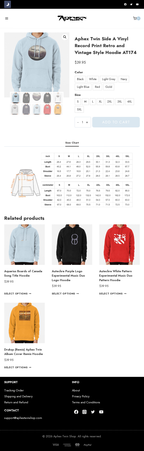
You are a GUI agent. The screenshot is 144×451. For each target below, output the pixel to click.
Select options (16, 293)
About (76, 390)
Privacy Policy (80, 396)
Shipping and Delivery (18, 396)
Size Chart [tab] (72, 143)
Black (80, 79)
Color (79, 72)
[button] (65, 37)
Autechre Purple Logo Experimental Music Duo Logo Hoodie (68, 275)
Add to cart (116, 122)
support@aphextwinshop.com (23, 418)
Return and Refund (16, 402)
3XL (119, 101)
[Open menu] (7, 18)
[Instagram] (84, 412)
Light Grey (108, 79)
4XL (129, 101)
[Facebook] (125, 4)
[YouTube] (137, 4)
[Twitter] (131, 4)
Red (97, 87)
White (93, 79)
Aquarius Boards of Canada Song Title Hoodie (23, 273)
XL (100, 101)
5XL (79, 109)
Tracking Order (14, 390)
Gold (108, 87)
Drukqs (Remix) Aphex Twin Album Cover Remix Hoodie (23, 351)
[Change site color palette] (7, 4)
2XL (109, 101)
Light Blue (83, 87)
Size (78, 95)
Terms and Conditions (86, 402)
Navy (124, 79)
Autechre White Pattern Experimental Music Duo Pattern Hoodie (115, 275)
